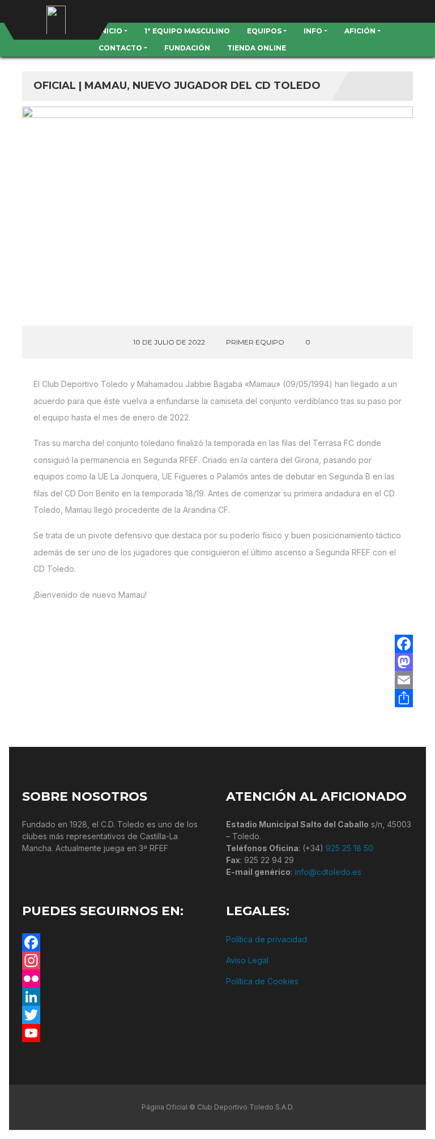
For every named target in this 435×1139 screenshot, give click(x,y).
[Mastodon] (404, 662)
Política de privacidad (266, 939)
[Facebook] (404, 644)
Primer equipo (255, 342)
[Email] (404, 680)
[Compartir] (404, 698)
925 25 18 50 (349, 848)
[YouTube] (115, 1033)
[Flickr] (115, 979)
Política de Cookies (262, 981)
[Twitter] (115, 1015)
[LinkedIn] (115, 997)
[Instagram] (115, 960)
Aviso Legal (247, 960)
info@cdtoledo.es (328, 872)
